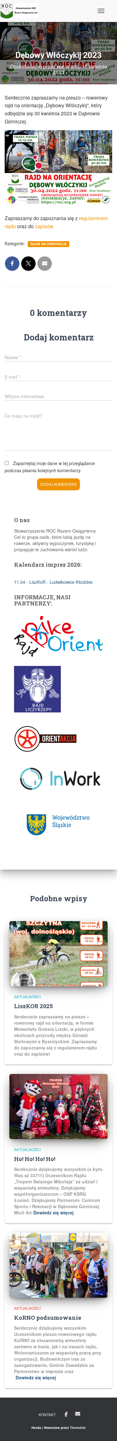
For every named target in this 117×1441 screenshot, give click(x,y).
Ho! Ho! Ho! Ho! (34, 1159)
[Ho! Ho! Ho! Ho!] (58, 1105)
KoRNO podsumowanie (47, 1317)
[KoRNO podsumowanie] (58, 1264)
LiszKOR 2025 (33, 1006)
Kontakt (47, 1414)
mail (77, 1413)
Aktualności (27, 996)
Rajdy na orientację (48, 244)
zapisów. (44, 226)
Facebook (66, 1415)
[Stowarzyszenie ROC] (21, 11)
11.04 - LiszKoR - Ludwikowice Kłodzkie (53, 582)
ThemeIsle (78, 1427)
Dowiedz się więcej (53, 1212)
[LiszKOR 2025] (58, 953)
